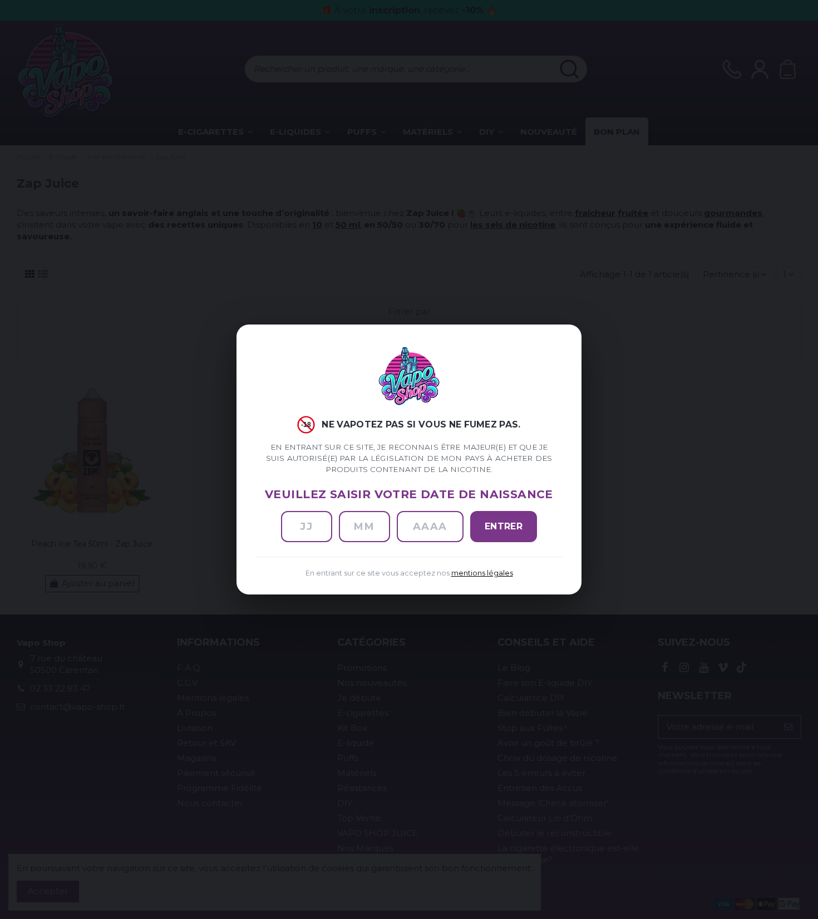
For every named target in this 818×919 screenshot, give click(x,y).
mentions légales (482, 573)
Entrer (504, 526)
